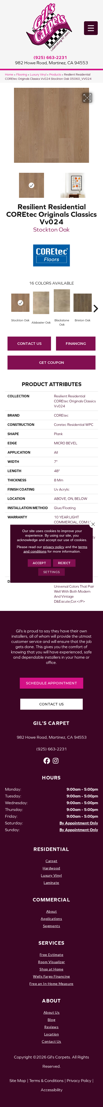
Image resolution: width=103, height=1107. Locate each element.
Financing (76, 343)
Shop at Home (51, 969)
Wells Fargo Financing (51, 976)
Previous (7, 182)
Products (55, 74)
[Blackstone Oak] (62, 300)
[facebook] (47, 760)
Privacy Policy (79, 1080)
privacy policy (53, 547)
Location (51, 1034)
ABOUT (51, 1000)
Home (9, 74)
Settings (51, 572)
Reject (64, 563)
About (51, 911)
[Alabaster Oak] (41, 302)
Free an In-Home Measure (52, 983)
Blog (51, 1019)
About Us (52, 1012)
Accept (39, 563)
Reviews (51, 1027)
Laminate (51, 882)
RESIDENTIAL (51, 849)
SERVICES (51, 943)
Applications (51, 918)
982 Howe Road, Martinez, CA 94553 (51, 62)
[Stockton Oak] (20, 302)
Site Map (18, 1080)
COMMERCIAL (51, 899)
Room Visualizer (51, 962)
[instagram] (56, 760)
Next (95, 182)
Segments (51, 926)
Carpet (52, 861)
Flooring (21, 74)
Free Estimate (52, 954)
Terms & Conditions (46, 1080)
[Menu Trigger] (91, 28)
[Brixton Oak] (82, 302)
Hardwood (51, 868)
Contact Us (29, 343)
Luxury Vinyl (38, 74)
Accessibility (51, 1089)
